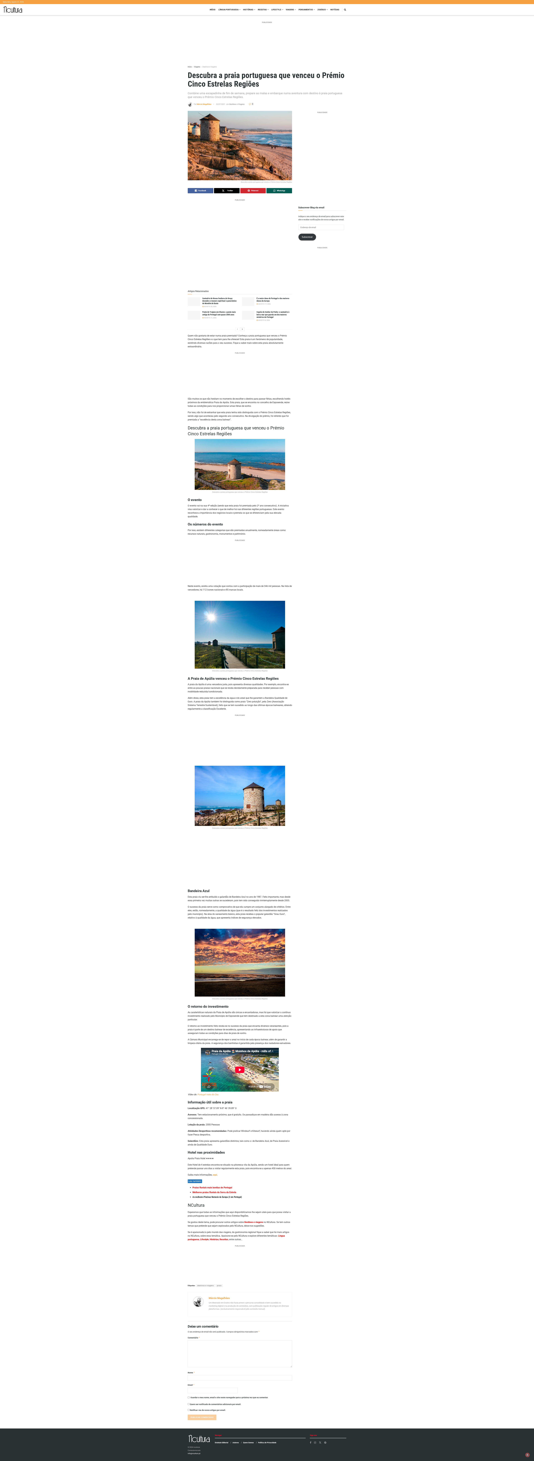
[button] (240, 145)
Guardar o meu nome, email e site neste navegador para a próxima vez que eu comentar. (229, 1397)
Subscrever (307, 237)
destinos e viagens (205, 1286)
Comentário (194, 1337)
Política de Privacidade (267, 1443)
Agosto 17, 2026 (264, 304)
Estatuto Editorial (221, 1443)
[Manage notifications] (527, 1455)
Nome (191, 1372)
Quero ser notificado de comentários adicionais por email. (215, 1404)
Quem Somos (248, 1443)
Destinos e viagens (253, 1222)
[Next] (242, 329)
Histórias (248, 9)
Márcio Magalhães (204, 104)
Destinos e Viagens (209, 67)
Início (212, 9)
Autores (236, 1443)
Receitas (262, 9)
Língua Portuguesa (228, 9)
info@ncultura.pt (194, 1453)
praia (219, 1286)
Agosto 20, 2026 (210, 306)
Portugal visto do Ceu (207, 1094)
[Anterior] (237, 329)
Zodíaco (321, 9)
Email (191, 1385)
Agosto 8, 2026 (264, 320)
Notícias (334, 9)
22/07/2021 (220, 104)
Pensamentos (306, 9)
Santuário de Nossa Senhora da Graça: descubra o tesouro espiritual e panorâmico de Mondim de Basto (219, 300)
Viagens (290, 9)
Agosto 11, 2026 (210, 318)
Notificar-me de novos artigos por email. (208, 1410)
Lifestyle (276, 9)
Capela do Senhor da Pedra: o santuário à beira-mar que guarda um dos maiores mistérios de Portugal (273, 314)
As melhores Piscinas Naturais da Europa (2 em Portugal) (217, 1197)
